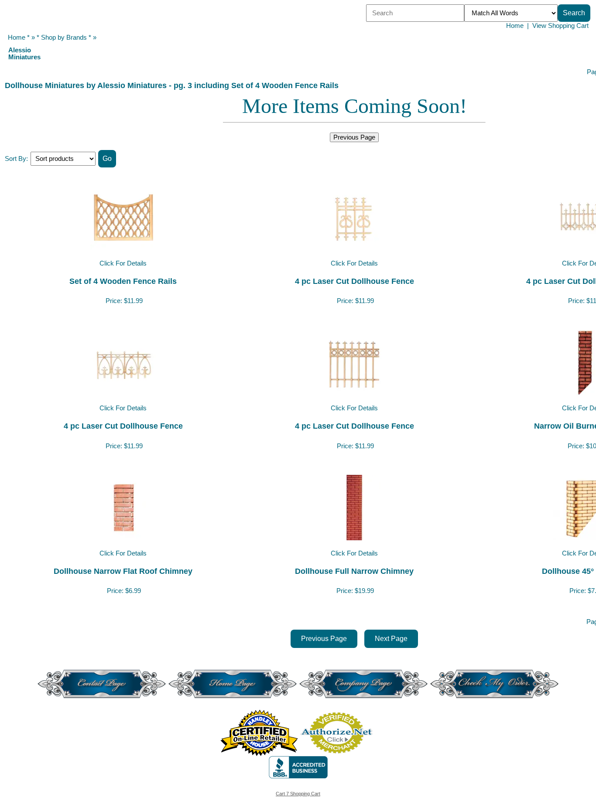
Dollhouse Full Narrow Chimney (354, 571)
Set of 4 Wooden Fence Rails (123, 281)
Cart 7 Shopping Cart (298, 793)
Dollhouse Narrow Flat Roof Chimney (123, 571)
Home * (19, 37)
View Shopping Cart (560, 25)
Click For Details (123, 263)
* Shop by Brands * (64, 37)
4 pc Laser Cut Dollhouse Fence (354, 281)
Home (515, 25)
